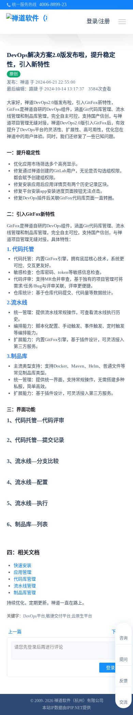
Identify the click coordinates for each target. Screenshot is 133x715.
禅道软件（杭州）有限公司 (78, 700)
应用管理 (22, 572)
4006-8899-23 (52, 4)
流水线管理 (25, 585)
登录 (110, 667)
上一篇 (14, 631)
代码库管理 (25, 579)
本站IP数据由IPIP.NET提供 (66, 707)
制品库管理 (25, 592)
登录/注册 (98, 21)
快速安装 (22, 565)
